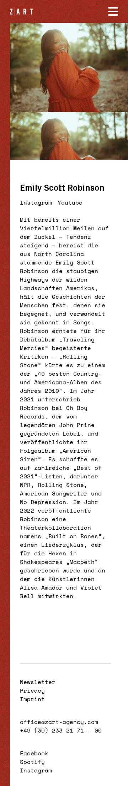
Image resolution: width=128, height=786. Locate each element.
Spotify (32, 761)
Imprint (32, 699)
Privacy (32, 690)
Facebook (34, 753)
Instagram (36, 202)
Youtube (70, 202)
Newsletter (37, 682)
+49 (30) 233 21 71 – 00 (61, 730)
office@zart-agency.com (59, 722)
